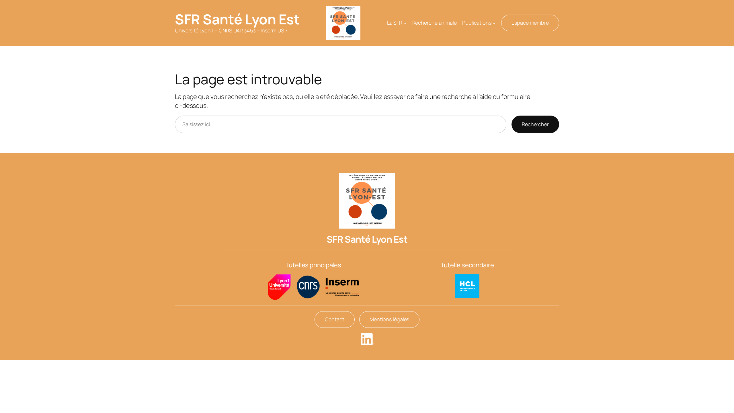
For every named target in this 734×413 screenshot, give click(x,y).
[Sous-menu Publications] (494, 23)
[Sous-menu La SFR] (405, 23)
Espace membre (530, 22)
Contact (334, 319)
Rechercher (535, 124)
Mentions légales (389, 319)
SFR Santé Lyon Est (237, 19)
